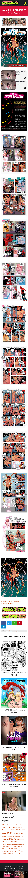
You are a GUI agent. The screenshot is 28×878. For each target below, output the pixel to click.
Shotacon (10, 849)
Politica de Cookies (16, 870)
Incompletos (20, 839)
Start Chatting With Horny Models (19, 73)
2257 (6, 870)
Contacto (8, 866)
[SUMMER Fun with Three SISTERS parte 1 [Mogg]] (14, 669)
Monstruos (21, 844)
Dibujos (9, 832)
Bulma (20, 827)
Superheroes (5, 603)
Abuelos (7, 824)
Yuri (11, 603)
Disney (14, 833)
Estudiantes (8, 836)
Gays (22, 836)
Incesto (12, 839)
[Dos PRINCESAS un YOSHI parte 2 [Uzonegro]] (14, 706)
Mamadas (5, 844)
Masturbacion (14, 844)
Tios (17, 851)
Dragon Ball (19, 833)
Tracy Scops (13, 631)
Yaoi (13, 853)
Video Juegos (7, 854)
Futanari (18, 836)
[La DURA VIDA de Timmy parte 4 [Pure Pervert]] (14, 744)
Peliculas (19, 846)
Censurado (16, 830)
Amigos (14, 824)
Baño (17, 824)
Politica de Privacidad (16, 868)
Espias (3, 836)
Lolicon (18, 842)
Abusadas (11, 824)
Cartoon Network (7, 830)
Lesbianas (4, 601)
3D (3, 824)
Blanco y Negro (7, 827)
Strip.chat (18, 76)
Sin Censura (16, 849)
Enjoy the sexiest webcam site (20, 82)
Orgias (11, 601)
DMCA (15, 866)
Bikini (20, 824)
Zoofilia (19, 853)
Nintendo (10, 846)
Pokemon (4, 848)
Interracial (5, 842)
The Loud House (13, 851)
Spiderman (17, 601)
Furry (14, 836)
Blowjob (16, 827)
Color (23, 830)
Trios (21, 851)
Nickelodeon (5, 846)
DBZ (3, 833)
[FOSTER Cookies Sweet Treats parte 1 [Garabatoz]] (14, 781)
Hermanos (5, 839)
